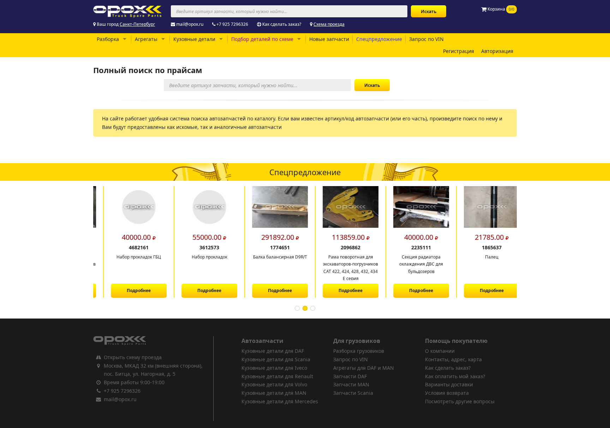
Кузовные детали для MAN (273, 393)
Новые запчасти (329, 39)
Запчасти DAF (350, 376)
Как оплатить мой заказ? (455, 376)
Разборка (108, 39)
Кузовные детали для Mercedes (279, 401)
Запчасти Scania (353, 393)
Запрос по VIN (426, 39)
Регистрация (458, 51)
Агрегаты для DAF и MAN (363, 367)
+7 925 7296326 (232, 24)
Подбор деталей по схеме (262, 39)
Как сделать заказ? (281, 24)
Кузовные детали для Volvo (274, 384)
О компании (440, 350)
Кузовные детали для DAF (272, 350)
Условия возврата (447, 393)
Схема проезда (329, 24)
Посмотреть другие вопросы (460, 401)
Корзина (500, 9)
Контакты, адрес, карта (453, 359)
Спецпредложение (379, 39)
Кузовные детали (194, 39)
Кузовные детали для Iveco (274, 367)
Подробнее (128, 290)
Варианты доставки (449, 384)
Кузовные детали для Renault (277, 376)
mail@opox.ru (189, 24)
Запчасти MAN (351, 384)
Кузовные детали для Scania (275, 359)
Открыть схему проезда (133, 357)
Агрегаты (146, 39)
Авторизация (497, 51)
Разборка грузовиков (358, 350)
